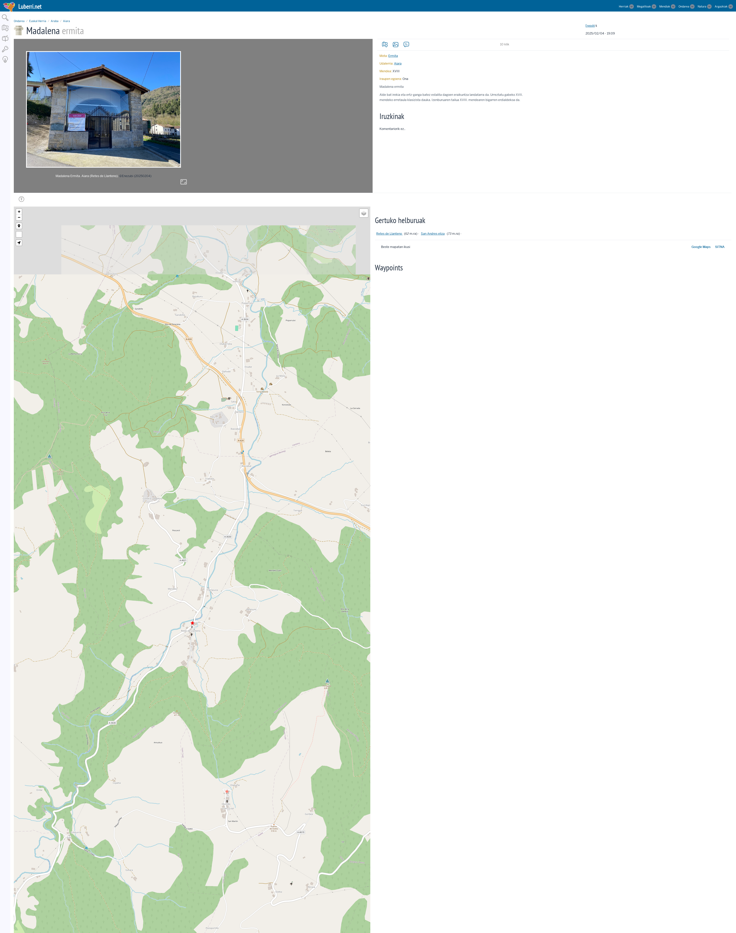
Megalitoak (644, 6)
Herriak (623, 6)
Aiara (66, 21)
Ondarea (683, 6)
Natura (702, 6)
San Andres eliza (433, 234)
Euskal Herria (37, 21)
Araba (54, 21)
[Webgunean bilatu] (5, 21)
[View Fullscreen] (19, 234)
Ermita (393, 56)
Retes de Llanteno (389, 234)
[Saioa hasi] (5, 52)
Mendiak (664, 6)
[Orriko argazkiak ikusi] (395, 44)
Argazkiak (721, 6)
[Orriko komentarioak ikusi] (406, 44)
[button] (227, 791)
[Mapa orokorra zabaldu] (5, 32)
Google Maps (701, 247)
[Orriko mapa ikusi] (385, 44)
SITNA (719, 247)
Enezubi (590, 25)
